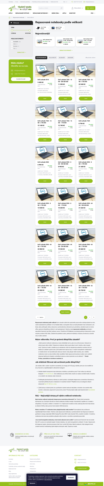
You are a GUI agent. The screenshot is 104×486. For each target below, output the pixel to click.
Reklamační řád (54, 1)
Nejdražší (62, 57)
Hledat (61, 8)
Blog (10, 471)
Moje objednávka (13, 473)
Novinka (16, 46)
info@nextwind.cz (19, 70)
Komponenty (33, 471)
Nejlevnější (52, 57)
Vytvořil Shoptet (80, 484)
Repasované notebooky (35, 461)
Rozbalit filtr (20, 52)
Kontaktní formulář (20, 79)
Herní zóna (32, 464)
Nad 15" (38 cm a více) (50, 384)
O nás (16, 1)
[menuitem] (11, 13)
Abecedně (70, 57)
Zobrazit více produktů (65, 50)
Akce (15, 44)
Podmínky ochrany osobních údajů (40, 1)
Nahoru (41, 317)
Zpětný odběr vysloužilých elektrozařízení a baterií (15, 476)
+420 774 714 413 (19, 74)
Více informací (48, 479)
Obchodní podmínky (25, 1)
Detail (44, 98)
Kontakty (11, 1)
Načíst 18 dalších (65, 312)
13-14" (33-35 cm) (48, 373)
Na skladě (16, 41)
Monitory (32, 466)
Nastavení (32, 483)
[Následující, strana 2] (89, 317)
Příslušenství (33, 468)
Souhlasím (71, 477)
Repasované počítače (35, 459)
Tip (14, 48)
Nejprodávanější (41, 57)
